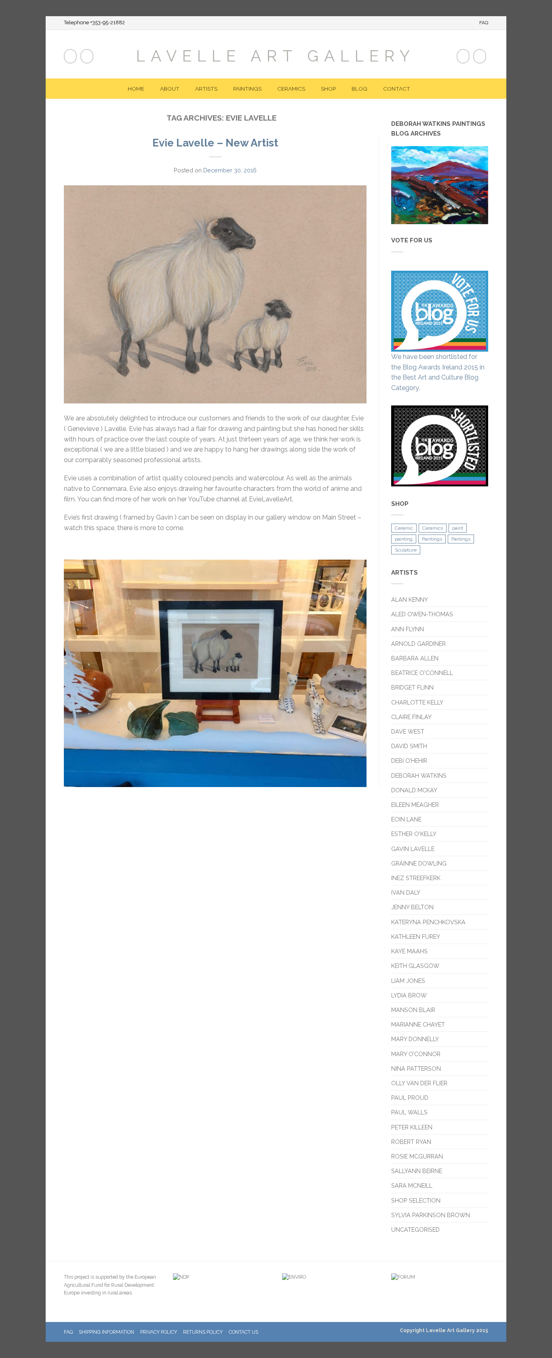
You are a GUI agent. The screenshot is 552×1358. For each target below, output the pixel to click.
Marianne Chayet (418, 1024)
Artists (206, 88)
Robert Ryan (411, 1141)
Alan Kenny (409, 599)
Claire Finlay (411, 716)
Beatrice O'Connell (422, 672)
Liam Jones (408, 980)
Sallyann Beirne (416, 1170)
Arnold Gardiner (418, 643)
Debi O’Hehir (409, 760)
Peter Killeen (411, 1127)
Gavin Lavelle (412, 848)
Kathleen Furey (415, 936)
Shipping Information (106, 1332)
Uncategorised (415, 1229)
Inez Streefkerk (415, 877)
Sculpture (406, 550)
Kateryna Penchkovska (428, 922)
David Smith (409, 746)
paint (457, 528)
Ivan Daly (405, 892)
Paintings (247, 88)
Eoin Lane (406, 819)
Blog (359, 88)
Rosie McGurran (417, 1156)
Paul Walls (409, 1112)
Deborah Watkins (419, 775)
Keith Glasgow (415, 965)
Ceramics (291, 88)
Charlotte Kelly (417, 702)
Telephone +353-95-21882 (94, 22)
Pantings (460, 539)
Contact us (243, 1332)
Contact (396, 88)
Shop (328, 88)
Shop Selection (415, 1200)
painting (404, 539)
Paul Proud (409, 1097)
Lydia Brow (409, 995)
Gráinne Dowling (419, 863)
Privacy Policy (158, 1332)
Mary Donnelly (415, 1038)
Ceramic (404, 528)
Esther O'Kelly (413, 833)
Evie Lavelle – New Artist (215, 143)
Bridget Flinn (412, 687)
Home (136, 88)
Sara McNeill (411, 1185)
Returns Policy (203, 1332)
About (169, 88)
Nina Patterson (416, 1068)
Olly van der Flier (420, 1083)
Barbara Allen (414, 658)
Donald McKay (414, 790)
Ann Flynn (407, 629)
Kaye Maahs (409, 951)
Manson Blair (413, 1009)
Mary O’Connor (415, 1053)
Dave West (407, 731)
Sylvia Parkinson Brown (430, 1215)
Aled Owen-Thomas (422, 614)
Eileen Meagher (415, 804)
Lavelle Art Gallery (275, 55)
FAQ (483, 22)
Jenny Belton (412, 907)
